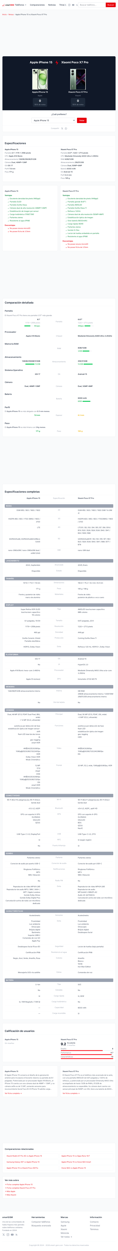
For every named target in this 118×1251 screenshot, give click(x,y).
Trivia (61, 5)
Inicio (4, 14)
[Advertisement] (59, 275)
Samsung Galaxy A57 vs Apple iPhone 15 (23, 1162)
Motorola (65, 1233)
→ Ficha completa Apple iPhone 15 (19, 1184)
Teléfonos (19, 5)
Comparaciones (37, 5)
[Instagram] (69, 5)
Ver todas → (66, 1236)
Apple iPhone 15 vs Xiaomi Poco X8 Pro (22, 1168)
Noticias (52, 5)
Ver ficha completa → (13, 1093)
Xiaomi (64, 1229)
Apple (63, 1225)
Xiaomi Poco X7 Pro (78, 92)
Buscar (110, 5)
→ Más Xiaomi (10, 1195)
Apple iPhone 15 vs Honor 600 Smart (76, 1162)
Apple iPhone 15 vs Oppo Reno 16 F (75, 1156)
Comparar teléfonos (41, 1222)
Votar (81, 120)
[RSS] (77, 5)
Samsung (65, 1222)
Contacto (94, 1222)
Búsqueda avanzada (41, 1225)
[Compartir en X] (62, 128)
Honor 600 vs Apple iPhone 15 (73, 1168)
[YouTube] (73, 5)
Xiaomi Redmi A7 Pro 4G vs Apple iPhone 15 (24, 1156)
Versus (11, 14)
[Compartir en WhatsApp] (66, 128)
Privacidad (95, 1225)
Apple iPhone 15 (40, 92)
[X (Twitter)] (65, 5)
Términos (94, 1229)
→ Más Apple (10, 1191)
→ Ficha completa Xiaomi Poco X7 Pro (20, 1188)
